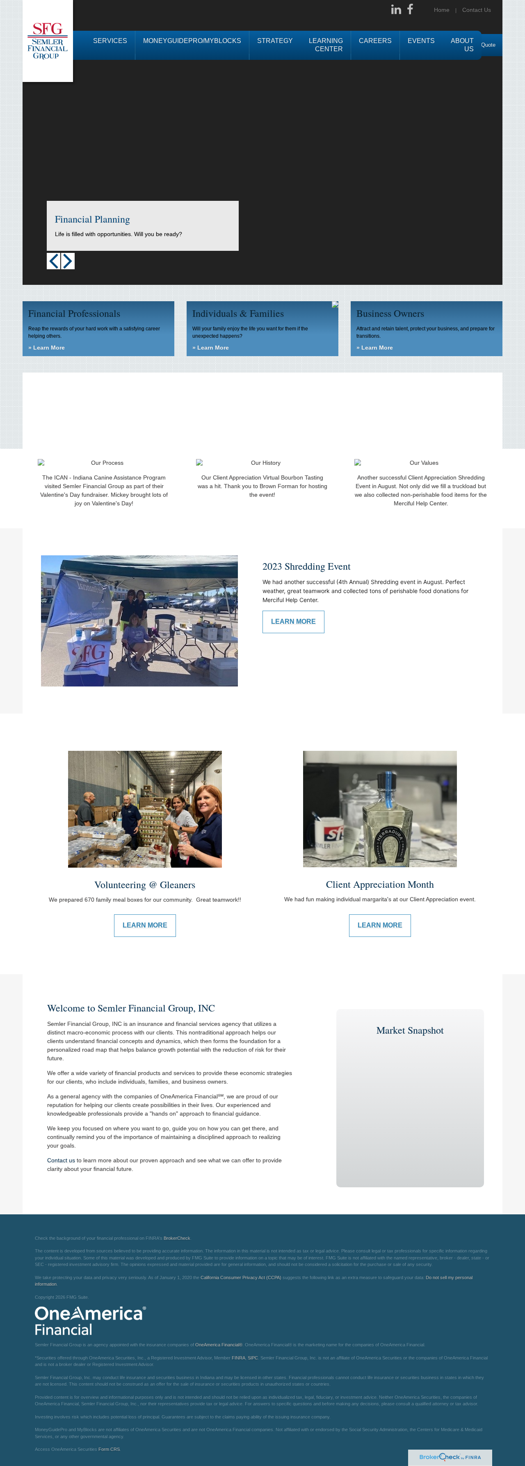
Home (442, 10)
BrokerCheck (177, 1238)
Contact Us (476, 10)
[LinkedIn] (396, 10)
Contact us (61, 1160)
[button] (110, 45)
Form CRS (109, 1449)
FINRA (238, 1357)
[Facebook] (410, 10)
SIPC (253, 1357)
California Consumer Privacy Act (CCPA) (241, 1277)
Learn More (46, 347)
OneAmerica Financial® (218, 1344)
